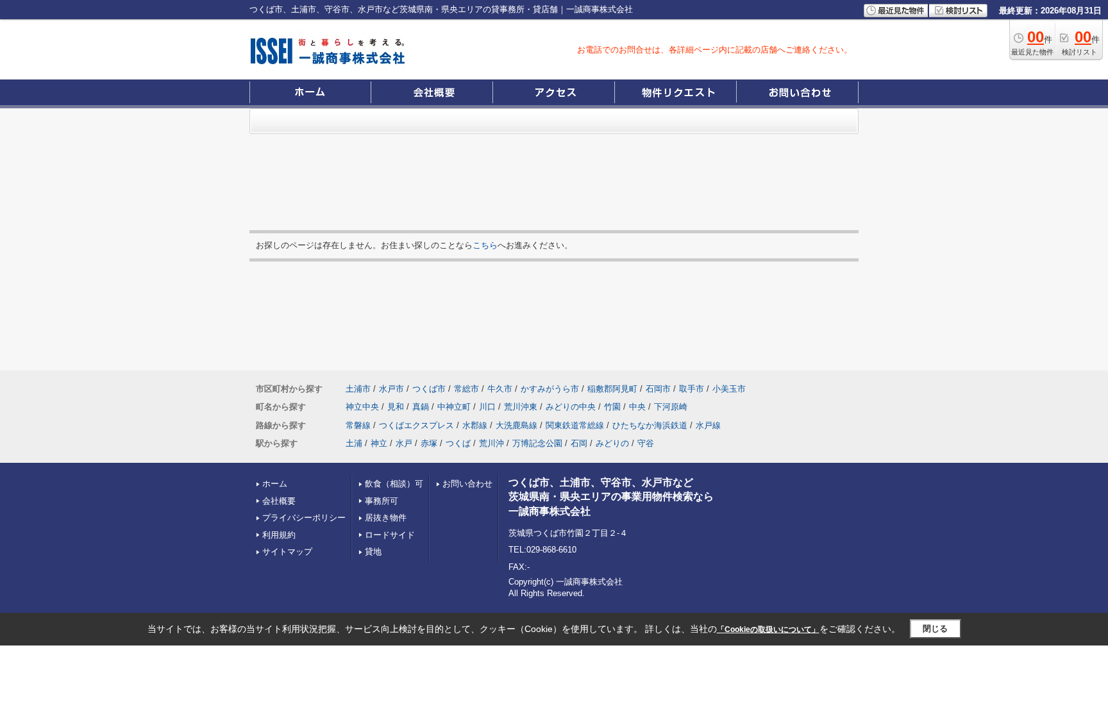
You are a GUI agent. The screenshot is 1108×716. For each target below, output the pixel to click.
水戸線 (708, 425)
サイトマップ (287, 551)
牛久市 (499, 389)
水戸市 (391, 389)
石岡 (579, 443)
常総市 (466, 389)
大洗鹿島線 (516, 425)
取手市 (691, 389)
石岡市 (658, 389)
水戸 (404, 443)
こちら (485, 245)
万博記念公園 (537, 443)
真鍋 (420, 407)
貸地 (373, 551)
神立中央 (362, 407)
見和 (395, 407)
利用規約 (279, 535)
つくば (458, 443)
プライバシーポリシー (304, 517)
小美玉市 (729, 389)
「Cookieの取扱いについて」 (768, 629)
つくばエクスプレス (416, 425)
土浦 (354, 443)
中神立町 (454, 407)
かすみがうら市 (550, 389)
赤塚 (429, 443)
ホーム (274, 483)
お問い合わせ (467, 483)
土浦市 (358, 389)
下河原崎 (670, 407)
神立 (379, 443)
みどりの (612, 443)
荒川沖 (491, 443)
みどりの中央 (571, 407)
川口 (487, 407)
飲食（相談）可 (394, 483)
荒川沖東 (520, 407)
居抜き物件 (386, 517)
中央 (637, 407)
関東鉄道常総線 (575, 425)
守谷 (645, 443)
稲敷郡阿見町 (612, 389)
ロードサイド (390, 535)
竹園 (612, 407)
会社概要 (279, 501)
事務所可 (381, 501)
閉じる (935, 628)
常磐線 (358, 425)
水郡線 (474, 425)
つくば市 (429, 389)
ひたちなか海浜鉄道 (649, 425)
